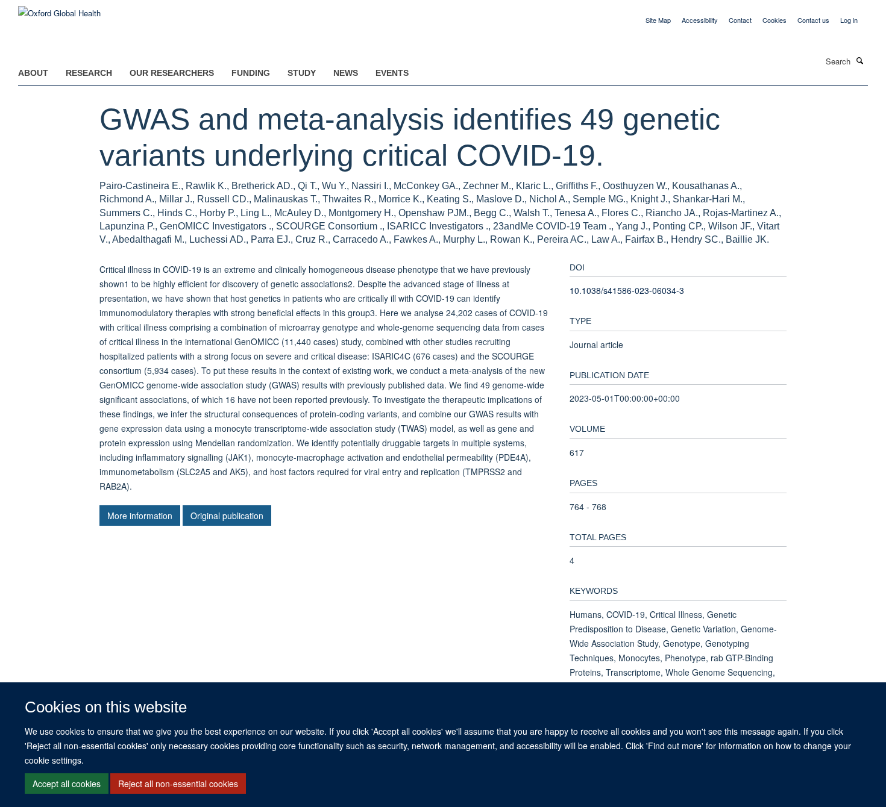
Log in (849, 20)
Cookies (774, 20)
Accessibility (700, 20)
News (345, 73)
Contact (740, 20)
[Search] (860, 60)
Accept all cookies (67, 783)
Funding (250, 73)
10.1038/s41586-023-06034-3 (627, 290)
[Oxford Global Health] (59, 8)
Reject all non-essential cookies (178, 783)
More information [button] (139, 515)
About (33, 73)
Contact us (813, 20)
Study (301, 73)
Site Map (658, 20)
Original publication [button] (226, 515)
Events (392, 73)
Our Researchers (172, 73)
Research (89, 73)
